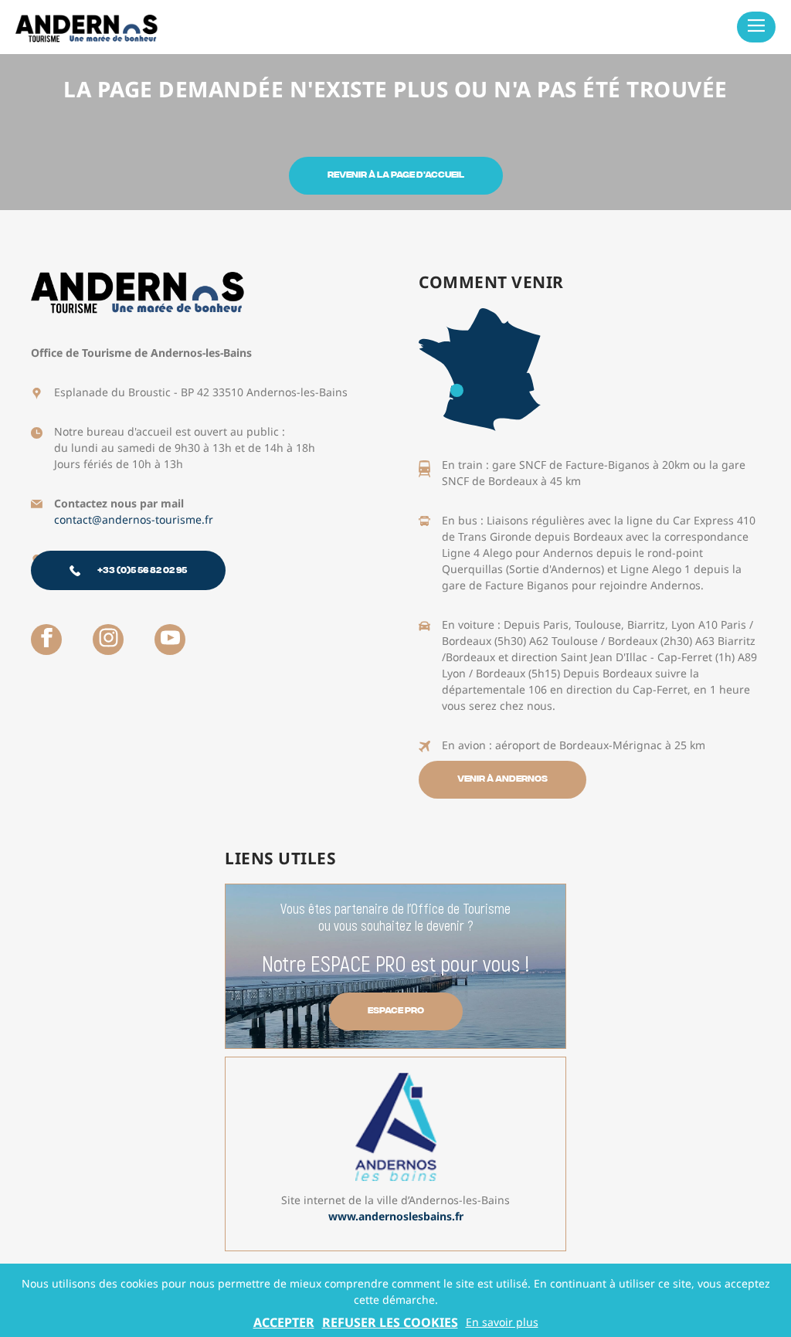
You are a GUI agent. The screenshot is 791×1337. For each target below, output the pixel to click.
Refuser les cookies (390, 1322)
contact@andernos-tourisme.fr (133, 519)
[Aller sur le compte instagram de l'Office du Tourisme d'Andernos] (108, 639)
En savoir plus (502, 1322)
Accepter (283, 1322)
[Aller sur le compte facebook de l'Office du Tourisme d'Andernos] (46, 639)
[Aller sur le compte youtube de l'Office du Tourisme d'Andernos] (169, 639)
